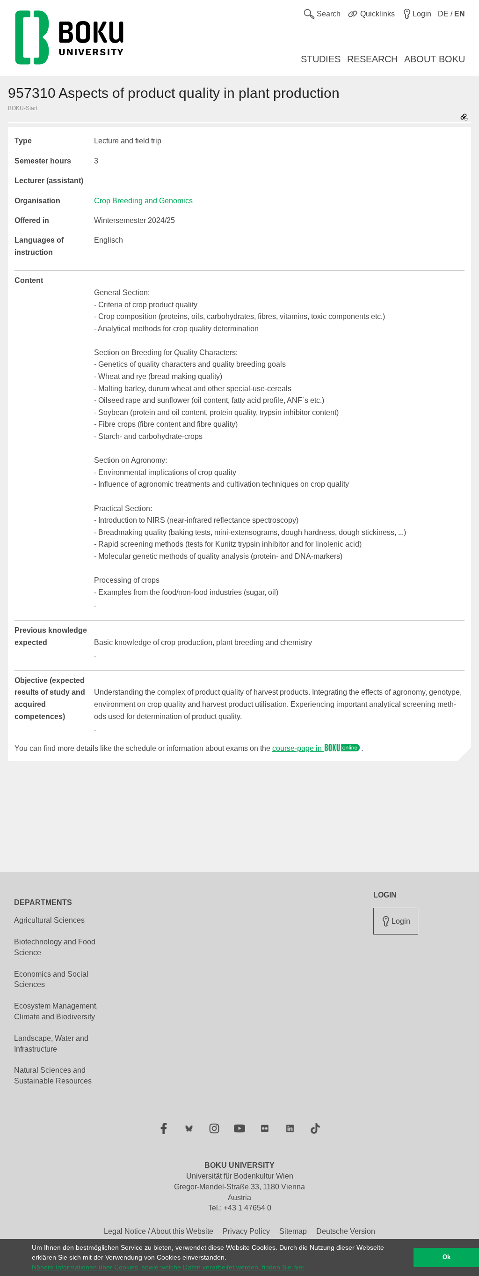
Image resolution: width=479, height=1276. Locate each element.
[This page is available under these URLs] (464, 118)
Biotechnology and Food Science (54, 947)
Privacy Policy (246, 1231)
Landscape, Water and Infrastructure (51, 1043)
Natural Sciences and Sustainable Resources (53, 1075)
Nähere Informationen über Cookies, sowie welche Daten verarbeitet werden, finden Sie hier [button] (168, 1267)
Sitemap (293, 1231)
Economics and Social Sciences (51, 979)
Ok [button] (446, 1257)
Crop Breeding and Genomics (143, 201)
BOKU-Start (22, 108)
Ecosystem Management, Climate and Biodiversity (56, 1011)
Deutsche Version (345, 1231)
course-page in (298, 748)
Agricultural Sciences (49, 920)
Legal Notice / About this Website (158, 1231)
